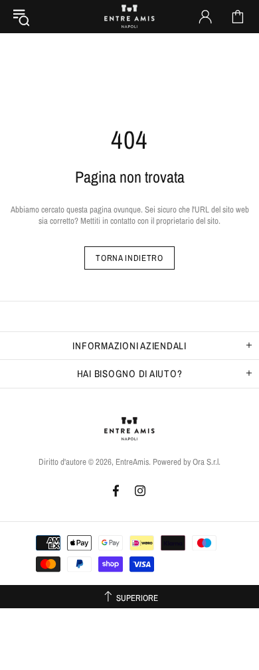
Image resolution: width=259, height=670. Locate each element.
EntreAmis (129, 17)
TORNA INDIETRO (129, 258)
